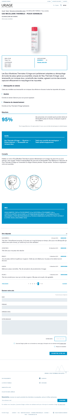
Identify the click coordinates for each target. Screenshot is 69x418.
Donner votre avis (42, 62)
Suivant (64, 283)
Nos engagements (6, 378)
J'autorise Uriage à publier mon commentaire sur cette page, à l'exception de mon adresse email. (41, 343)
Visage (7, 11)
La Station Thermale (7, 382)
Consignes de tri (32, 414)
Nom (3, 297)
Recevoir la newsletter (61, 346)
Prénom (4, 304)
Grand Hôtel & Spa (6, 387)
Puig (26, 414)
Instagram (43, 382)
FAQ (18, 412)
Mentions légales (25, 412)
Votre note (49, 338)
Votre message (6, 319)
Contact (65, 1)
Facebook (43, 378)
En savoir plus (62, 343)
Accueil (3, 11)
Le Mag (49, 1)
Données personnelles (37, 412)
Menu (64, 5)
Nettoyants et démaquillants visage (18, 11)
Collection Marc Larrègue (8, 391)
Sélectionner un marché (61, 412)
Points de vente (57, 1)
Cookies (46, 412)
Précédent (5, 283)
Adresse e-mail (6, 311)
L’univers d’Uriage (6, 1)
